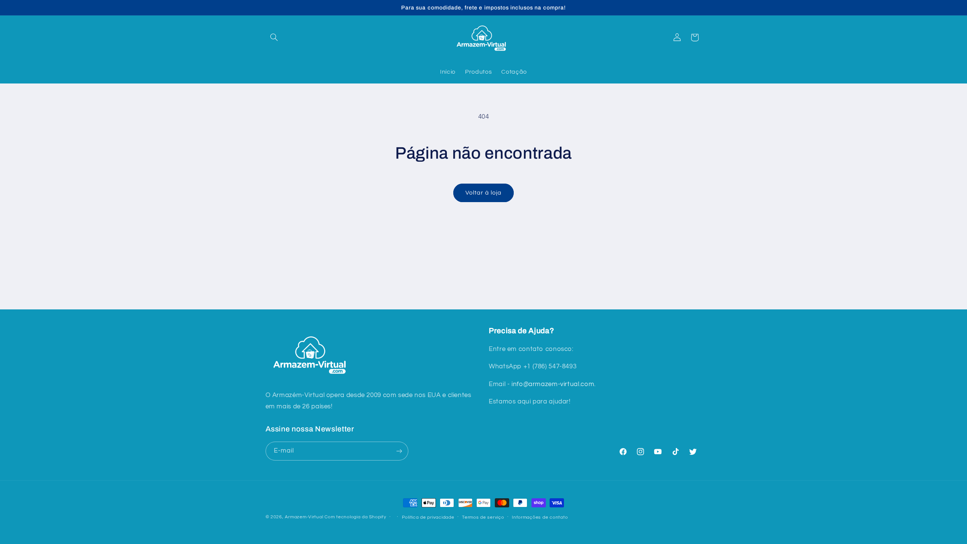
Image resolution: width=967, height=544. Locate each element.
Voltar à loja (483, 193)
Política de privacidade (428, 517)
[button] (274, 37)
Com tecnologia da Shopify (355, 517)
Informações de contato (540, 517)
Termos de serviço (483, 517)
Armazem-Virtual (304, 517)
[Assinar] (399, 451)
